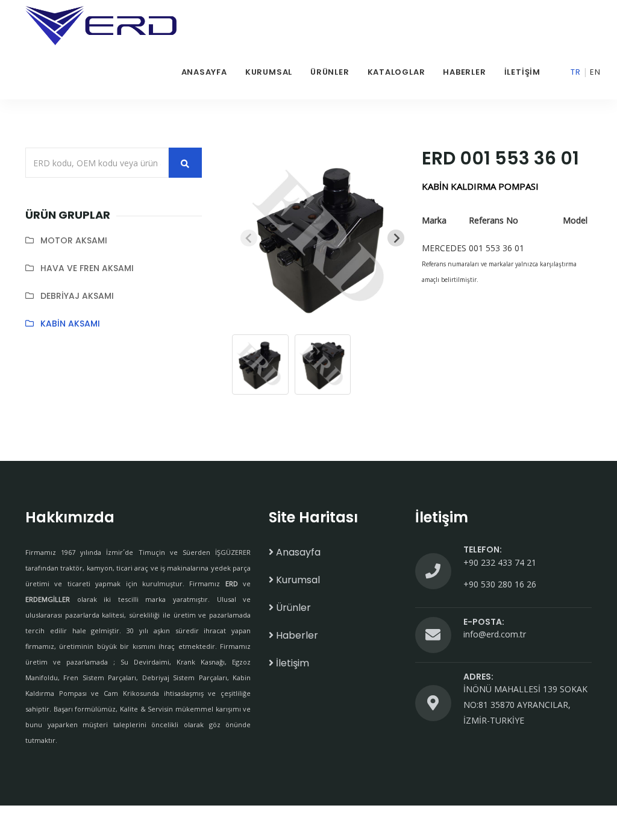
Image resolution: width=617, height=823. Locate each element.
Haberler (464, 72)
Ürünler (329, 72)
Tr (576, 72)
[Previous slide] (248, 238)
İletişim (522, 72)
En (595, 72)
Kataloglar (396, 72)
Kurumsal (268, 72)
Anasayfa (204, 72)
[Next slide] (395, 238)
